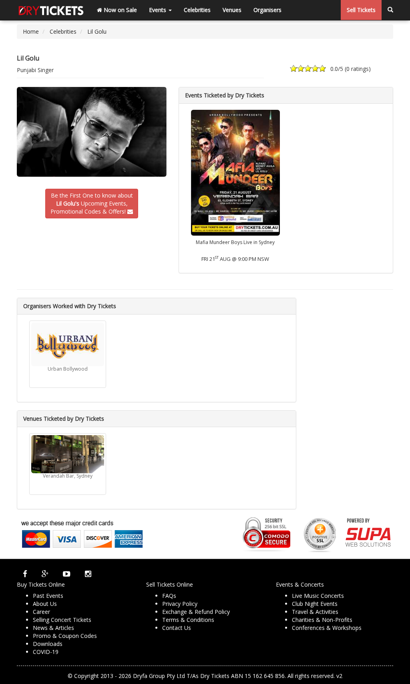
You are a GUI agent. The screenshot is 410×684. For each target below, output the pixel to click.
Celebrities (197, 10)
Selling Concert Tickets (62, 619)
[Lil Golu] (92, 132)
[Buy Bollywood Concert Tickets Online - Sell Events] (51, 10)
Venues (232, 10)
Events (158, 10)
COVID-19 (45, 652)
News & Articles (53, 628)
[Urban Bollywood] (67, 344)
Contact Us (176, 628)
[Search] (390, 10)
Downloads (47, 644)
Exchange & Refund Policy (196, 611)
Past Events (48, 595)
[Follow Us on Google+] (45, 573)
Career (41, 611)
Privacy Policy (179, 603)
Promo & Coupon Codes (65, 636)
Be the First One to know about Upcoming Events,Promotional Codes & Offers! (91, 203)
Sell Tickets (361, 10)
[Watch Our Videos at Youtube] (66, 573)
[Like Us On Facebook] (25, 573)
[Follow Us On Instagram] (88, 573)
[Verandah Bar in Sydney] (67, 454)
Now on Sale (119, 10)
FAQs (169, 595)
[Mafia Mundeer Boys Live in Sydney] (235, 172)
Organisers (267, 10)
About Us (45, 603)
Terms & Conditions (188, 619)
